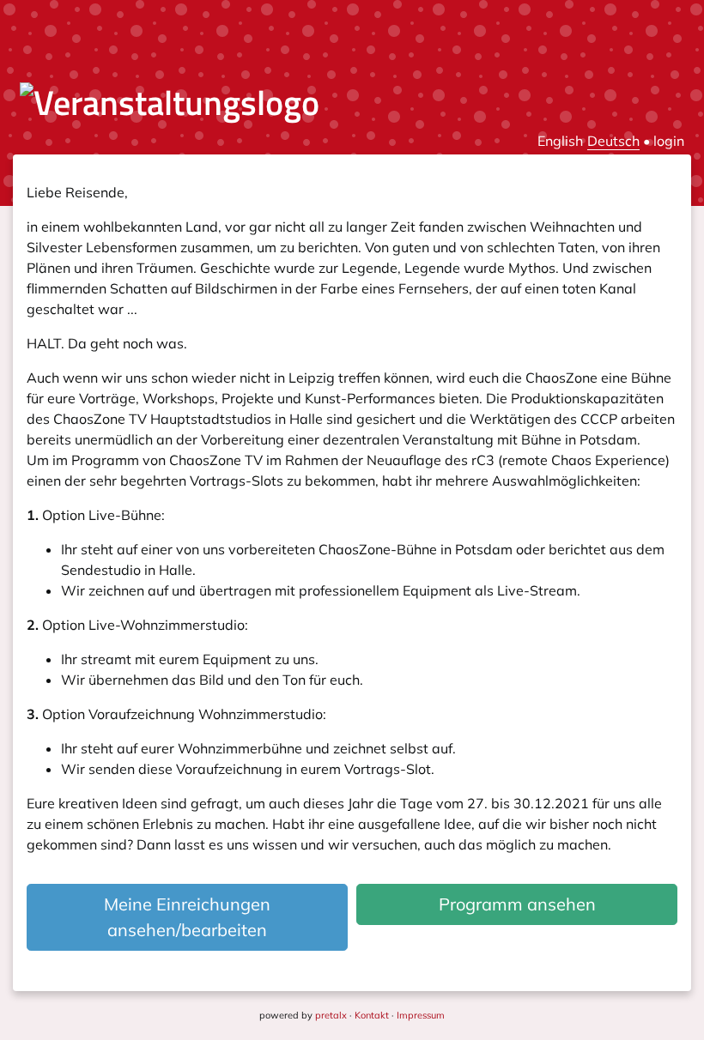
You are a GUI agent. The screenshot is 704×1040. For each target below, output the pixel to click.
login (668, 140)
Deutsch (613, 140)
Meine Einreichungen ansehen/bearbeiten (187, 916)
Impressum (421, 1015)
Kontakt (372, 1015)
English (560, 140)
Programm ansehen (517, 904)
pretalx (331, 1015)
